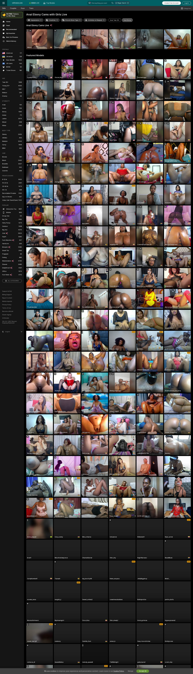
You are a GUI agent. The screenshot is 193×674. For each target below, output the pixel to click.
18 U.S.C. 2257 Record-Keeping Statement (9, 322)
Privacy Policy (6, 304)
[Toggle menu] (3, 3)
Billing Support (7, 294)
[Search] (112, 3)
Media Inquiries (7, 301)
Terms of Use (6, 308)
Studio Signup (6, 315)
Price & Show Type (71, 20)
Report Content (7, 298)
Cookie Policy (118, 671)
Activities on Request (95, 20)
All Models (5, 318)
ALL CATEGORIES (13, 281)
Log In (187, 3)
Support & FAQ (7, 291)
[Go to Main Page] (17, 3)
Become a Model (7, 311)
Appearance (35, 20)
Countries (52, 20)
